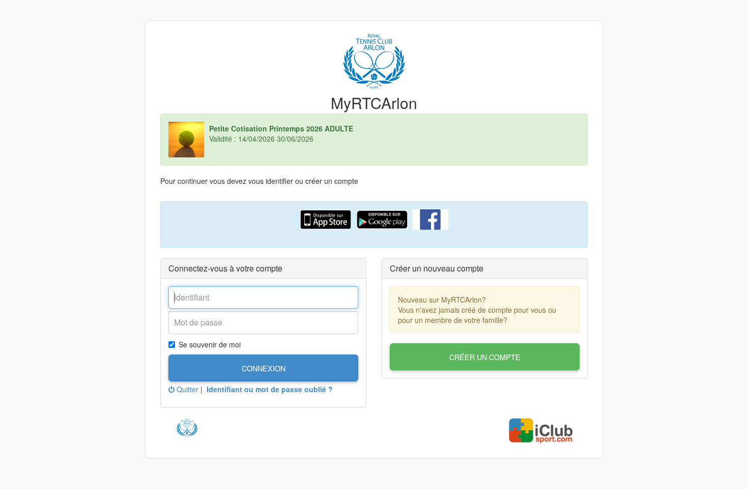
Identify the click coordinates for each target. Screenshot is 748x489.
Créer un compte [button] (485, 356)
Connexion (263, 368)
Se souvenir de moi (210, 344)
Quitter (186, 389)
